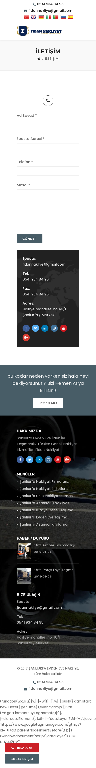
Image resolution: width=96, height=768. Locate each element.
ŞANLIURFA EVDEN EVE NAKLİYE (53, 668)
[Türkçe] (26, 17)
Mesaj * (23, 185)
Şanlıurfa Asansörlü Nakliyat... (45, 503)
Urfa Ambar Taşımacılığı (54, 545)
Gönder (29, 238)
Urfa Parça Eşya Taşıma (53, 570)
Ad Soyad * (27, 115)
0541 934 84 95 (50, 4)
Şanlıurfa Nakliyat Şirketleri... (43, 488)
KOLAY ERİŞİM (22, 759)
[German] (41, 17)
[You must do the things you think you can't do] (24, 551)
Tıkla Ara (23, 748)
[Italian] (48, 17)
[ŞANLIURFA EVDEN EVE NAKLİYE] (39, 31)
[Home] (38, 58)
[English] (33, 17)
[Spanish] (70, 17)
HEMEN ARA (48, 403)
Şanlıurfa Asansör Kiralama (43, 524)
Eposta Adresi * (30, 138)
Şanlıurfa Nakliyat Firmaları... (44, 481)
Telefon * (25, 161)
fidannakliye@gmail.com (44, 264)
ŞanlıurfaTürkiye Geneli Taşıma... (47, 510)
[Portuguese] (55, 17)
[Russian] (63, 17)
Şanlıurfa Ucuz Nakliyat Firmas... (47, 496)
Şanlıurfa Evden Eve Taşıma (43, 517)
